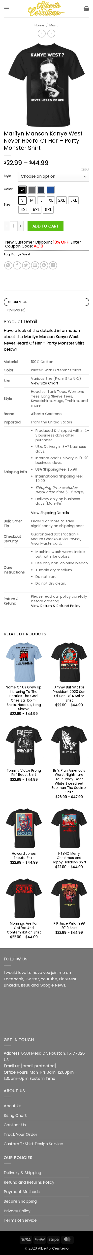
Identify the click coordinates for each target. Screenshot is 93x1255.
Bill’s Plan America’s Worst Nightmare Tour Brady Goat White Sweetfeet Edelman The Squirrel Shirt (69, 781)
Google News (52, 985)
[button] (7, 8)
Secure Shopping (20, 1201)
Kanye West (20, 254)
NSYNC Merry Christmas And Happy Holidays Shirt (69, 858)
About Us (12, 1106)
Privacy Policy (17, 1211)
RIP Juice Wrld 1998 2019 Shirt (69, 925)
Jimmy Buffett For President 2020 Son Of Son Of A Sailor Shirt (69, 694)
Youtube (49, 979)
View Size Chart (44, 383)
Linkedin (11, 985)
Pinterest (68, 979)
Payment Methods (22, 1192)
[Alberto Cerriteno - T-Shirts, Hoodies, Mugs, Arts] (46, 8)
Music (54, 25)
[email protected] (38, 1066)
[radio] (22, 189)
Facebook (13, 979)
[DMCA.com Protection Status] (41, 1012)
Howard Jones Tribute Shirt (24, 856)
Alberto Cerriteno (53, 1248)
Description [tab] (17, 302)
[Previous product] (51, 33)
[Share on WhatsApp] (8, 265)
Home (39, 25)
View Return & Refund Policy (55, 605)
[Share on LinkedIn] (53, 265)
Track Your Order (20, 1134)
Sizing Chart (15, 1115)
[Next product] (41, 33)
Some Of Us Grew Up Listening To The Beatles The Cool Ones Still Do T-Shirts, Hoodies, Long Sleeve (23, 698)
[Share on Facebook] (17, 265)
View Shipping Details (50, 512)
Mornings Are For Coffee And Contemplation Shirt (24, 927)
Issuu (25, 985)
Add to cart (45, 226)
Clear (85, 169)
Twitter (32, 979)
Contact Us (15, 1125)
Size (7, 204)
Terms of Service (20, 1220)
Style (7, 176)
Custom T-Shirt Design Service (33, 1144)
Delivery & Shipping (22, 1173)
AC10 (38, 246)
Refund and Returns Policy (29, 1182)
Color (8, 189)
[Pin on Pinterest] (44, 265)
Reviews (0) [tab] (16, 310)
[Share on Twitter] (26, 265)
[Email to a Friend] (35, 265)
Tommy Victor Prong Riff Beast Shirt (24, 772)
